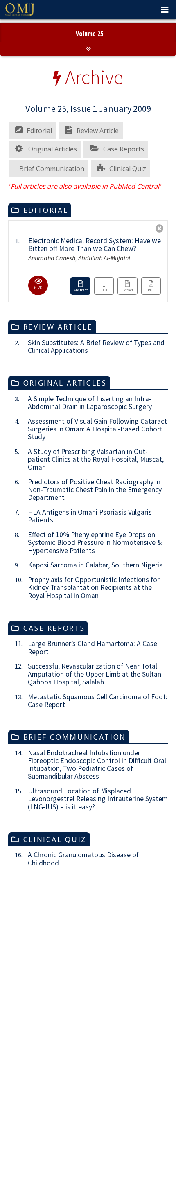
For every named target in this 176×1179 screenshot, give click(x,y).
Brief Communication (51, 242)
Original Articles (52, 223)
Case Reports (123, 223)
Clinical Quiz (127, 242)
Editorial (39, 205)
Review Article (98, 205)
